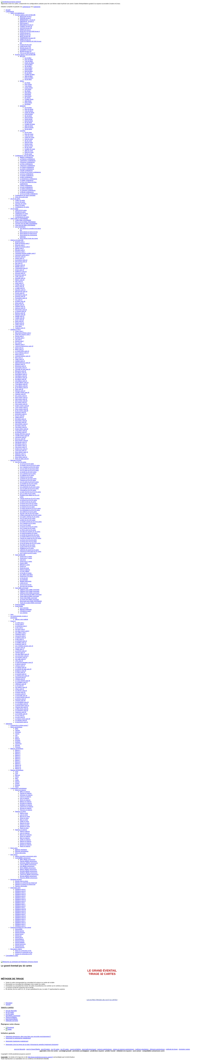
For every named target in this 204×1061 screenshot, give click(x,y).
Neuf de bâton (29, 71)
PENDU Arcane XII (25, 34)
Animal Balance (19, 939)
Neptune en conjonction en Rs (23, 952)
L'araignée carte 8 (20, 634)
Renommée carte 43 (21, 309)
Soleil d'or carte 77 (20, 453)
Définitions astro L (20, 907)
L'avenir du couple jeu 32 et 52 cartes (30, 538)
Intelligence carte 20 (21, 271)
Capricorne (18, 743)
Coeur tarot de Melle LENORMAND (25, 225)
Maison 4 (17, 755)
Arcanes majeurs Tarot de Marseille (25, 14)
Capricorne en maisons (26, 806)
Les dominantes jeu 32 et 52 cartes (30, 510)
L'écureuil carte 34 (20, 677)
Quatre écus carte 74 (21, 448)
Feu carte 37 (18, 299)
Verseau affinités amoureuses (28, 876)
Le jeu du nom (24, 578)
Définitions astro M (20, 909)
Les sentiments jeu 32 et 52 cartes (30, 487)
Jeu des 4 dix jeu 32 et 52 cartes (29, 513)
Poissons (17, 747)
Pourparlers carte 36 (21, 298)
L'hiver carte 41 (19, 689)
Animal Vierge (19, 937)
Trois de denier (29, 111)
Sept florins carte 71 (21, 443)
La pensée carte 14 (20, 644)
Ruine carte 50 (19, 321)
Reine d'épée (28, 102)
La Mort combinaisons (26, 177)
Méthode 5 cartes (25, 564)
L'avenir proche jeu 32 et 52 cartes (30, 498)
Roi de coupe (28, 154)
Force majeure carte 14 (22, 352)
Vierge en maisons (25, 800)
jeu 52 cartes (10, 1014)
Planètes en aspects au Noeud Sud (25, 884)
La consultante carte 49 (22, 702)
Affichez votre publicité (21, 619)
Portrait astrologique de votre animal (20, 927)
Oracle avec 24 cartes (26, 576)
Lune (16, 773)
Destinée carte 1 (20, 241)
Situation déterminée (25, 581)
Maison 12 (18, 768)
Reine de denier (29, 127)
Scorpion (17, 740)
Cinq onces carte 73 (21, 447)
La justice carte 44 (20, 694)
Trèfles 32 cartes (20, 200)
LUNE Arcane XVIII (25, 46)
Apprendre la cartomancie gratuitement (18, 1038)
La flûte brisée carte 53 (21, 709)
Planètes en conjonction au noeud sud (26, 882)
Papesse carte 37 (20, 390)
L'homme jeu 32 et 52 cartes (28, 480)
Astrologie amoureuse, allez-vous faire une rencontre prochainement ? (28, 1036)
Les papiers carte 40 (21, 687)
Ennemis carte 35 (20, 296)
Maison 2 (17, 752)
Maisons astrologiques (16, 748)
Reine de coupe (29, 152)
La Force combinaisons (26, 174)
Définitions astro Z (20, 925)
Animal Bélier (18, 929)
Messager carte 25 (20, 371)
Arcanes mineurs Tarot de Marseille (25, 54)
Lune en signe (24, 815)
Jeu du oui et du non (25, 584)
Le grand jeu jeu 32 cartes (27, 506)
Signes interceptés (20, 853)
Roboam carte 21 (20, 364)
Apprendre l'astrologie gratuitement (17, 1041)
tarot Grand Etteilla (12, 1019)
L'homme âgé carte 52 (21, 707)
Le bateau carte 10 (20, 637)
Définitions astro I (20, 902)
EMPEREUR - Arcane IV (27, 21)
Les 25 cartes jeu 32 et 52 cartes (29, 470)
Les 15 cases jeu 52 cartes (27, 518)
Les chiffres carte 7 (20, 632)
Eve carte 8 (18, 342)
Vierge (17, 737)
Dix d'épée (28, 97)
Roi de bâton (28, 79)
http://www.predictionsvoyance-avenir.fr (40, 1057)
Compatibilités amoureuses (23, 858)
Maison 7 (17, 760)
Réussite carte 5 (20, 245)
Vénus (17, 776)
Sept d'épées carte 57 (21, 424)
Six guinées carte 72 (21, 445)
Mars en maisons (25, 838)
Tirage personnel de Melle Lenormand (30, 594)
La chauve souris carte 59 (22, 718)
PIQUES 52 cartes (20, 212)
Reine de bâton (29, 77)
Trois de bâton (29, 61)
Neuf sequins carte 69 (21, 440)
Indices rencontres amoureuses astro (26, 856)
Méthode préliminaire (26, 609)
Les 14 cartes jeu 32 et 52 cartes (29, 488)
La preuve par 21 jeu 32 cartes (28, 505)
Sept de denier (29, 117)
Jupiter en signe (24, 821)
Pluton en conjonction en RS (23, 950)
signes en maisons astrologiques (123, 1049)
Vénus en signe (24, 818)
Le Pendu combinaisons (27, 175)
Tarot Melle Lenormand (21, 588)
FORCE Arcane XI (25, 33)
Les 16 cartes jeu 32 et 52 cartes (29, 482)
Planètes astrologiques (16, 770)
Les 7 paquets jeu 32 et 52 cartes (29, 467)
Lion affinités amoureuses (27, 866)
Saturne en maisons (25, 841)
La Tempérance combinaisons (28, 178)
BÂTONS (22, 56)
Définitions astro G (20, 899)
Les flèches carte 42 (21, 690)
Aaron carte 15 (19, 354)
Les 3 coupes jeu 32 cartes (27, 528)
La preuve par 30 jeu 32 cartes (28, 526)
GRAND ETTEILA (15, 329)
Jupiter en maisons (25, 839)
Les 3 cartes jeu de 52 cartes (28, 553)
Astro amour (13, 854)
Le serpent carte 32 (20, 674)
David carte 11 (19, 347)
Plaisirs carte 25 (19, 280)
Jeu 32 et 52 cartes (20, 462)
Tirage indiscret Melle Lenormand (29, 596)
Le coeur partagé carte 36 (22, 680)
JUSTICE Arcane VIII (26, 28)
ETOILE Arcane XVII (26, 44)
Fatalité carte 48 (19, 318)
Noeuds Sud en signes (21, 881)
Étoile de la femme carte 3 (22, 246)
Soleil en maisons (25, 831)
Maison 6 (17, 758)
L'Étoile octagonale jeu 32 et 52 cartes (30, 515)
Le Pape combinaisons (26, 164)
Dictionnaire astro (15, 887)
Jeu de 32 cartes (15, 198)
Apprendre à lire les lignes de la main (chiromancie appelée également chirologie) (32, 1044)
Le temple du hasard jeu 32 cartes (29, 535)
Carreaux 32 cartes (20, 203)
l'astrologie (36, 7)
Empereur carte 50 (20, 412)
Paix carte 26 (19, 281)
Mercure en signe (25, 816)
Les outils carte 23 (20, 659)
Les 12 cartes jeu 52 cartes (28, 493)
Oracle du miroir (24, 568)
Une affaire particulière (26, 574)
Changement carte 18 (21, 268)
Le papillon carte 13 (20, 642)
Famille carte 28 (19, 284)
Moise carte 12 (19, 349)
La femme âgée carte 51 (22, 705)
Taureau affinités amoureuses (28, 861)
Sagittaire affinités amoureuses (28, 872)
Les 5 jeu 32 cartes (25, 525)
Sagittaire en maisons (26, 805)
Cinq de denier (29, 114)
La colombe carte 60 (21, 720)
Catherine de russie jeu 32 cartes (29, 549)
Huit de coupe (28, 144)
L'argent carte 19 (20, 652)
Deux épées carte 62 (21, 457)
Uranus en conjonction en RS (23, 954)
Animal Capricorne (20, 944)
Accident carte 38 (20, 301)
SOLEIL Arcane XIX (25, 48)
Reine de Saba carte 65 (22, 458)
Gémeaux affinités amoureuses (29, 863)
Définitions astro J (20, 904)
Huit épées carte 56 (20, 422)
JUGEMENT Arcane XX (26, 49)
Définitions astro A (20, 889)
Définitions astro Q (20, 916)
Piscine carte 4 (19, 336)
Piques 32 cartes (20, 205)
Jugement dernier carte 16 (22, 356)
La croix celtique (24, 571)
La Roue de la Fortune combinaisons (30, 172)
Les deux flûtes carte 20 (22, 654)
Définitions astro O (20, 912)
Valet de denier (29, 125)
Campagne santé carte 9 (22, 255)
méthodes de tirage (12, 1020)
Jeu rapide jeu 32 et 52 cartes (28, 511)
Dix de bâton (28, 72)
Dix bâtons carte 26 (20, 372)
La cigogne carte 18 (20, 651)
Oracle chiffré (24, 563)
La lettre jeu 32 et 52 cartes (27, 520)
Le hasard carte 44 (20, 311)
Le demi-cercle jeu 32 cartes (28, 501)
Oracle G (13, 621)
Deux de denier (29, 109)
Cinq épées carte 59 (21, 427)
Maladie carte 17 (20, 266)
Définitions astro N (20, 911)
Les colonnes (24, 612)
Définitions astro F (20, 897)
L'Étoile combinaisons (26, 185)
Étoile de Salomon (25, 569)
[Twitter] (9, 1029)
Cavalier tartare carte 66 (22, 435)
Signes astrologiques (16, 727)
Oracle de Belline (20, 604)
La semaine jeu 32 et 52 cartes (28, 483)
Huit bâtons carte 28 (21, 376)
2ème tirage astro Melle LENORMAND (31, 601)
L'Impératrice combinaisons (28, 160)
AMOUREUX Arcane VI (26, 24)
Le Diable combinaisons (26, 180)
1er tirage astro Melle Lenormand (29, 599)
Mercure (17, 775)
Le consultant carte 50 (21, 704)
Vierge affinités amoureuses (28, 868)
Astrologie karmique (16, 879)
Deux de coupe (29, 134)
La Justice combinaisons (27, 169)
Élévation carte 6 (20, 250)
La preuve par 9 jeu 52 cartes (28, 540)
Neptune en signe (25, 826)
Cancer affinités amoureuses (28, 864)
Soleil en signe (24, 813)
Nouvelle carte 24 (20, 278)
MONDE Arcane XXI (25, 51)
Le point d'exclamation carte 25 (24, 662)
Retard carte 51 (19, 323)
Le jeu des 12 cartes (26, 573)
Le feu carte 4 (19, 627)
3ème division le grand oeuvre (28, 233)
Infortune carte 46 (20, 314)
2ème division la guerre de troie (29, 231)
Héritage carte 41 (20, 306)
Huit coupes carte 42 (21, 399)
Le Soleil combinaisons (26, 188)
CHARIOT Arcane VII (26, 26)
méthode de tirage (172, 1049)
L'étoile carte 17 (19, 649)
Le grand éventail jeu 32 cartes (28, 533)
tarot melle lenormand (89, 1049)
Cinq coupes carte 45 (21, 404)
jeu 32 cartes (10, 1012)
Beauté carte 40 (19, 304)
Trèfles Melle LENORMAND (23, 220)
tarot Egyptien (45, 1049)
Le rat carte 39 (19, 685)
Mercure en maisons (26, 834)
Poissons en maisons (26, 810)
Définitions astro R (20, 917)
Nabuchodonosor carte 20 (22, 362)
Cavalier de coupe (30, 149)
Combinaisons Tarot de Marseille (24, 155)
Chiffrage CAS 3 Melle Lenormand (29, 593)
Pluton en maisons (25, 846)
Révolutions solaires (16, 949)
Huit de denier (28, 119)
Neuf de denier (29, 121)
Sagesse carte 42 (20, 308)
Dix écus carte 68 (20, 439)
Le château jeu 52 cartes (27, 475)
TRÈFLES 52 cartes (21, 210)
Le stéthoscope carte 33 (22, 675)
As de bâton (28, 58)
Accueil (8, 10)
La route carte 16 (20, 647)
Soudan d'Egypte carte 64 (22, 434)
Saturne (17, 781)
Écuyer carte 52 (19, 415)
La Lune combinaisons (26, 187)
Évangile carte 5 (19, 337)
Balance (17, 738)
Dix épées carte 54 (20, 419)
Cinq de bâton (28, 64)
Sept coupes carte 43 (21, 400)
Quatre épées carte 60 (21, 429)
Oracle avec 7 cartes (26, 558)
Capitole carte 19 (20, 361)
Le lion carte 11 (19, 639)
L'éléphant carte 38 (20, 684)
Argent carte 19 (19, 270)
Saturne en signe (25, 823)
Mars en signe (24, 819)
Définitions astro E (20, 896)
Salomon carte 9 (19, 344)
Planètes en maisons (21, 829)
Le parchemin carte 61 (21, 722)
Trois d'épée (28, 86)
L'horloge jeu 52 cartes (26, 477)
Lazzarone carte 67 (20, 437)
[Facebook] (10, 1027)
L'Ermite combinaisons (26, 170)
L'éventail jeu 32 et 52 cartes (28, 490)
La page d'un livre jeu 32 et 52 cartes (30, 492)
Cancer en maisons (25, 796)
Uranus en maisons (25, 843)
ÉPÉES (22, 81)
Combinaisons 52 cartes (22, 217)
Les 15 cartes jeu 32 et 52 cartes (29, 468)
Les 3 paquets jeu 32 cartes (28, 523)
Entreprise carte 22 (20, 275)
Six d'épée (27, 91)
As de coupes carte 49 (21, 410)
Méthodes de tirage (15, 460)
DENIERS (23, 106)
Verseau (17, 745)
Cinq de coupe (29, 139)
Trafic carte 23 (19, 276)
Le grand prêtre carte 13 (22, 351)
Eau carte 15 (18, 263)
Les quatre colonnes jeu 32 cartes (29, 516)
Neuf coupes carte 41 (21, 397)
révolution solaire (184, 1049)
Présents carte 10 (20, 256)
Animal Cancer (19, 934)
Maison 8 (17, 762)
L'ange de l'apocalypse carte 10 (24, 346)
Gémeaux (18, 732)
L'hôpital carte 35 (20, 679)
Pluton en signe (24, 828)
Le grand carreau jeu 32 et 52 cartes (30, 508)
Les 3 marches (24, 607)
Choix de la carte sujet (21, 197)
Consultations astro (12, 955)
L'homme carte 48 (20, 700)
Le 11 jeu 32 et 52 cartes (27, 463)
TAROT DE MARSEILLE (17, 13)
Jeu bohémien (24, 579)
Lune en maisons (25, 833)
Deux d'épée (28, 84)
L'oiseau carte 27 (20, 665)
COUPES (22, 130)
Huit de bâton (28, 69)
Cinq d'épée (28, 89)
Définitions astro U (20, 922)
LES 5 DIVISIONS (20, 227)
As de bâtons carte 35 (21, 387)
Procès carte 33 (19, 293)
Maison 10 (18, 765)
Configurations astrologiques (18, 788)
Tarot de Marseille (20, 554)
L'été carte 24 (19, 660)
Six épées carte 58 (20, 425)
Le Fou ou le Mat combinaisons (29, 193)
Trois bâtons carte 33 (21, 384)
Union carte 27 (19, 283)
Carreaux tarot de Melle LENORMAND (26, 223)
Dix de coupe (28, 147)
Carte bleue (18, 326)
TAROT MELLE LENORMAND (19, 218)
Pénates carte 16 (20, 265)
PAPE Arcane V (24, 23)
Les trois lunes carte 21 (22, 655)
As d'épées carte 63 (21, 432)
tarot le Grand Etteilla (33, 1049)
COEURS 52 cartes (20, 215)
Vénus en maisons (25, 836)
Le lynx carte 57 (19, 715)
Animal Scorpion (19, 940)
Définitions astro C (20, 892)
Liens (11, 614)
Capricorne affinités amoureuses (29, 874)
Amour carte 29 (19, 286)
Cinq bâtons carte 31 (21, 381)
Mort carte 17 (19, 357)
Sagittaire (17, 742)
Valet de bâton (29, 76)
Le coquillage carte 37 (21, 682)
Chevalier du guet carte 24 (22, 369)
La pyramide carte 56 (21, 713)
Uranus (17, 783)
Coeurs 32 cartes (20, 202)
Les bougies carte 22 (21, 657)
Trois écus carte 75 (20, 450)
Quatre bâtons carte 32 (21, 382)
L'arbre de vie (24, 583)
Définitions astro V (20, 924)
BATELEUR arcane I (26, 16)
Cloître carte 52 (19, 324)
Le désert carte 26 (20, 664)
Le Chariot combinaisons (27, 167)
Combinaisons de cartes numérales (25, 195)
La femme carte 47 (20, 699)
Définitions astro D (20, 894)
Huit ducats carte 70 (21, 442)
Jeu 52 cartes (14, 208)
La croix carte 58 (20, 717)
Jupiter (17, 780)
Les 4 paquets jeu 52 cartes (28, 473)
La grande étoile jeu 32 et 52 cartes (30, 536)
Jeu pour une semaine (26, 586)
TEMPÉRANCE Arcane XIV (27, 38)
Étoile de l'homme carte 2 (22, 243)
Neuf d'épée (28, 96)
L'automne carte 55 (20, 712)
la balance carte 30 (20, 670)
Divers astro (13, 848)
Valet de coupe (29, 150)
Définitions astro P (20, 914)
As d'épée (27, 82)
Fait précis (23, 559)
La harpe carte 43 (20, 692)
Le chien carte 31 (20, 672)
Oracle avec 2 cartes (26, 561)
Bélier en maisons (25, 791)
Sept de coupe (29, 142)
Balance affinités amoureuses (28, 869)
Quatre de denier (29, 112)
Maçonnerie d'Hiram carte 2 (23, 333)
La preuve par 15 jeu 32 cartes (28, 503)
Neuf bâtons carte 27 (21, 374)
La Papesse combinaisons (27, 159)
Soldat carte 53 (19, 417)
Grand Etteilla (19, 606)
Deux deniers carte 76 (21, 452)
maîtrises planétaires (142, 1049)
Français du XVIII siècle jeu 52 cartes (30, 551)
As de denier (28, 107)
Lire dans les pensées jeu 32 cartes (30, 531)
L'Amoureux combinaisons (27, 165)
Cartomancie (10, 11)
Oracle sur (23, 566)
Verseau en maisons (26, 808)
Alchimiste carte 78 (20, 455)
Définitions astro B (20, 891)
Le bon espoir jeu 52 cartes (27, 546)
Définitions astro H (20, 901)
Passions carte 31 (20, 289)
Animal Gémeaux (20, 932)
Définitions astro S (20, 919)
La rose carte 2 (19, 624)
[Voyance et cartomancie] (19, 962)
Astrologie (9, 724)
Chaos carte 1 (19, 331)
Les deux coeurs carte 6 (22, 631)
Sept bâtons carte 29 (21, 377)
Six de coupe (28, 140)
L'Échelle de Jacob (25, 611)
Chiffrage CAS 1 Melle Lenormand (29, 589)
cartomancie (26, 7)
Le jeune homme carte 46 (22, 697)
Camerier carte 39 (20, 394)
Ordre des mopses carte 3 (22, 334)
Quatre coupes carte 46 (22, 405)
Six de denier (28, 116)
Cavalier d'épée (29, 99)
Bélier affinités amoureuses (27, 859)
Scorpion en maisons (26, 803)
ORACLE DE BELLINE (16, 240)
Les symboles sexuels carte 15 (24, 646)
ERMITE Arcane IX (25, 29)
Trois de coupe (29, 135)
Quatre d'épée (29, 87)
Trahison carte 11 (20, 328)
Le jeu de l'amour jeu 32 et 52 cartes (30, 543)
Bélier (16, 728)
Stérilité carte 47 (19, 316)
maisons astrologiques (104, 1049)
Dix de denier (28, 122)
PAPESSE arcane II (25, 18)
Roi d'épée (28, 104)
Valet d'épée (28, 101)
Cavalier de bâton (30, 74)
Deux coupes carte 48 (21, 409)
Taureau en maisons (26, 793)
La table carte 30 (20, 288)
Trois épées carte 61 (21, 430)
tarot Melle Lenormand (13, 1016)
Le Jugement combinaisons (28, 190)
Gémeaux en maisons (26, 795)
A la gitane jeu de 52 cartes (27, 545)
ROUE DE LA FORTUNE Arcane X (30, 31)
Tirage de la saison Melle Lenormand (30, 602)
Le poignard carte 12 (21, 641)
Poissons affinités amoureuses (28, 877)
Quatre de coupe (29, 137)
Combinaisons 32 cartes (22, 207)
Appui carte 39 (19, 303)
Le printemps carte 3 (21, 626)
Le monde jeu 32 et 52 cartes (28, 472)
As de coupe (28, 132)
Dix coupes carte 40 (21, 395)
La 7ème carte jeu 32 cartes (28, 530)
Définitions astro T (20, 921)
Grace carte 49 (19, 319)
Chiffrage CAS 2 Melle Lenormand (29, 591)
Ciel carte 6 (18, 339)
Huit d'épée (28, 94)
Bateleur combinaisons (26, 157)
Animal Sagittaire (20, 942)
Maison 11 (18, 766)
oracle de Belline (75, 1049)
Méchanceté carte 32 (21, 291)
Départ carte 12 (19, 258)
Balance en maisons (25, 801)
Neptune (17, 785)
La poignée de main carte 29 (23, 669)
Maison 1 (17, 750)
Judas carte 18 (19, 359)
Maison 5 (17, 757)
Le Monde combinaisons (27, 192)
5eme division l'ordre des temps (29, 238)
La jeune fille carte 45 (21, 695)
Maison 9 (17, 763)
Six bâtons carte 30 (20, 379)
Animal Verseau (19, 945)
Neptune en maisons (26, 844)
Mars (16, 778)
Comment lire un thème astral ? (19, 725)
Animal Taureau (19, 930)
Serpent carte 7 (19, 341)
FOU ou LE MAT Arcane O (27, 53)
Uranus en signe (24, 824)
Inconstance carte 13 (21, 260)
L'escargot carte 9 (20, 636)
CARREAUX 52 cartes (21, 213)
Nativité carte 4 (19, 248)
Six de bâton (28, 66)
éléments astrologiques (157, 1049)
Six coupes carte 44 (21, 402)
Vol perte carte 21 (20, 273)
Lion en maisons (24, 798)
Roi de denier (28, 129)
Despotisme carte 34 (21, 294)
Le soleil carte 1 (19, 622)
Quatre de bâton (29, 63)
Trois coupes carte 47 (21, 407)
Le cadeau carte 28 (20, 667)
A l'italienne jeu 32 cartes (27, 548)
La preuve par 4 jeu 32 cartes (28, 541)
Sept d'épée (28, 92)
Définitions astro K (20, 906)
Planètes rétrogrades (21, 886)
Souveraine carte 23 (21, 367)
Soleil (16, 771)
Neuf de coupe (29, 145)
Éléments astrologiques (21, 851)
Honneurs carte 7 (20, 251)
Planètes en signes (20, 811)
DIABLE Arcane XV (25, 39)
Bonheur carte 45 (20, 313)
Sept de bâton (28, 68)
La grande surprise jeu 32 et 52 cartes (31, 521)
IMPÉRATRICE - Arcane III (27, 19)
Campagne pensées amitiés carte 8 (25, 253)
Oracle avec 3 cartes (26, 556)
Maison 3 (17, 753)
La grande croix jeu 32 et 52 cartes (30, 465)
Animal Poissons (20, 947)
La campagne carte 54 (21, 710)
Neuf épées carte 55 (21, 420)
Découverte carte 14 (21, 261)
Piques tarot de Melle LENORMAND (25, 222)
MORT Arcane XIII (25, 36)
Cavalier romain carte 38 (22, 392)
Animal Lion (18, 935)
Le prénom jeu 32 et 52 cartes (28, 500)
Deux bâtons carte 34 (21, 386)
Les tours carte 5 (20, 629)
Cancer (17, 733)
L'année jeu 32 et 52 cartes (27, 485)
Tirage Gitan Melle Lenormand (28, 598)
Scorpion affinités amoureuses (28, 871)
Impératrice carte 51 (21, 414)
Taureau (17, 730)
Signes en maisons (20, 790)
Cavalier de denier (30, 124)
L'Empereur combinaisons (27, 162)
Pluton (17, 786)
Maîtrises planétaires (21, 849)
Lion (16, 735)
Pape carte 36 (19, 389)
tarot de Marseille (11, 1011)
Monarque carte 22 (20, 366)
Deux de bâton (29, 59)
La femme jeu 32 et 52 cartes (28, 478)
